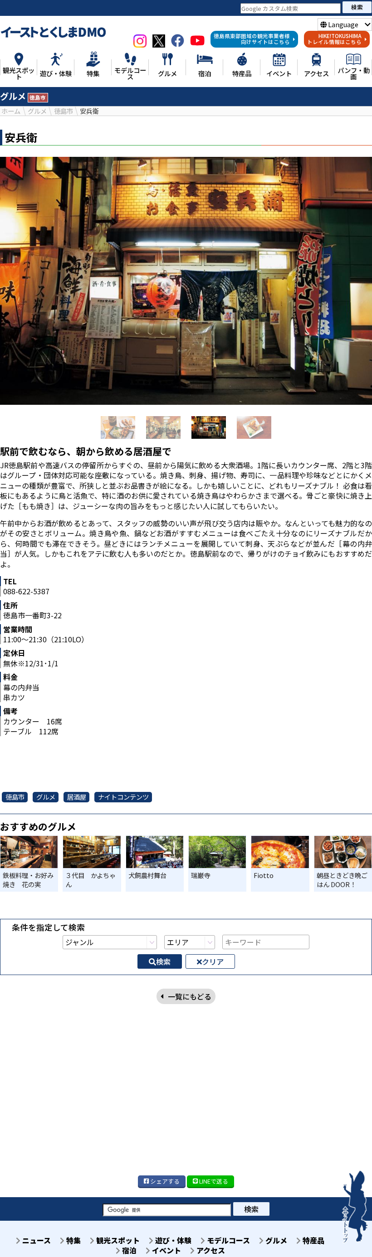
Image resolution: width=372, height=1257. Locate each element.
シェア (164, 1181)
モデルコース (227, 1240)
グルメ (275, 1240)
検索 (357, 7)
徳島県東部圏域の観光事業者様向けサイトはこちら (252, 39)
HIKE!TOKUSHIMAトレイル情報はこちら (334, 39)
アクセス (210, 1250)
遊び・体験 (172, 1240)
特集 (72, 1240)
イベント (165, 1250)
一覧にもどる (189, 996)
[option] (186, 280)
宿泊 (128, 1250)
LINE (213, 1181)
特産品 (312, 1240)
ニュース (35, 1240)
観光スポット (117, 1240)
